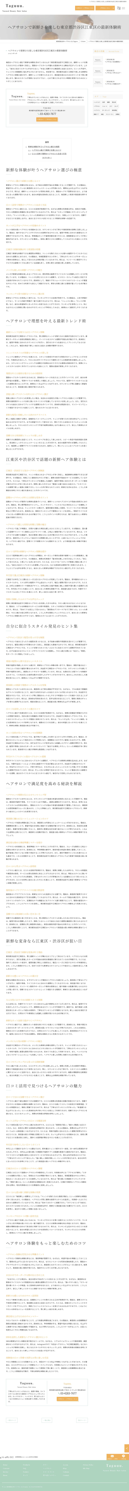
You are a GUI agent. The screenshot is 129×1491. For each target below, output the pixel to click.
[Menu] (123, 8)
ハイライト (97, 110)
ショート (104, 106)
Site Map (86, 1468)
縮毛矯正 (114, 110)
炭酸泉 (118, 114)
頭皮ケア (96, 114)
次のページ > (82, 1420)
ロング (116, 106)
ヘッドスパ (97, 102)
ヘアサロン (97, 106)
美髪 (102, 114)
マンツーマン (109, 114)
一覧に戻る (46, 1420)
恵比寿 (114, 102)
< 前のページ (12, 1420)
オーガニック (106, 110)
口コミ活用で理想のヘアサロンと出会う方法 (49, 153)
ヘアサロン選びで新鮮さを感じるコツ (46, 150)
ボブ (111, 106)
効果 (103, 102)
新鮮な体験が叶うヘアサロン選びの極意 (43, 146)
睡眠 (108, 102)
